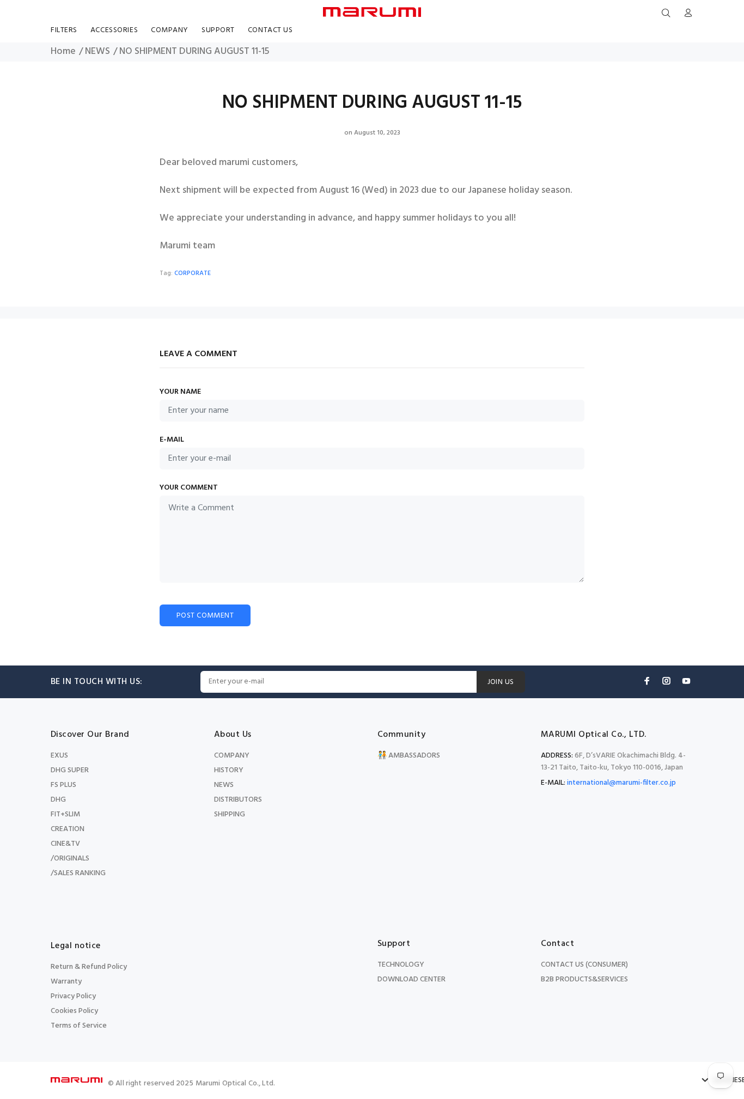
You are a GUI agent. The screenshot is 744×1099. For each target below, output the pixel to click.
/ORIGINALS (70, 858)
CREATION (67, 829)
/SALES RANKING (78, 873)
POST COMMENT (205, 615)
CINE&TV (65, 844)
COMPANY (231, 755)
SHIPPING (229, 814)
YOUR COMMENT (189, 488)
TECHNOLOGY (400, 964)
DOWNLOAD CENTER (411, 979)
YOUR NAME (180, 392)
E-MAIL (172, 440)
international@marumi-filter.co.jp (621, 783)
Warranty (66, 981)
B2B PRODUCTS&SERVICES (584, 979)
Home (63, 51)
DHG (58, 799)
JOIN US (500, 682)
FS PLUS (63, 785)
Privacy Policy (73, 996)
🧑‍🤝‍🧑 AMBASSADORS (408, 755)
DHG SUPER (70, 770)
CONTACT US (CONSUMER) (584, 964)
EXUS (59, 755)
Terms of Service (79, 1025)
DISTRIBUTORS (238, 799)
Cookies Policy (74, 1011)
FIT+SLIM (65, 814)
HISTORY (228, 770)
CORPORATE (192, 273)
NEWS (97, 51)
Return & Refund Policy (89, 967)
